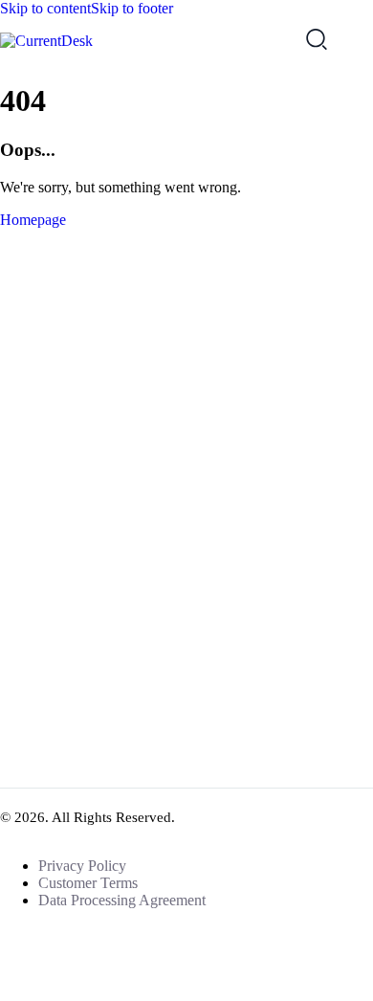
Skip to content (45, 8)
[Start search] (316, 38)
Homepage (33, 219)
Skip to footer (132, 8)
